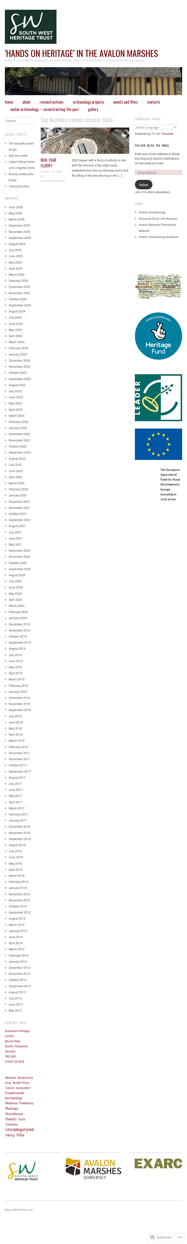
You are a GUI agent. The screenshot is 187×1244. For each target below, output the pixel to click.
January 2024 (18, 354)
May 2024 (15, 330)
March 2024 (17, 342)
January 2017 (18, 820)
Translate (167, 133)
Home (9, 102)
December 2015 (19, 894)
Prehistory (26, 1103)
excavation (23, 1088)
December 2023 (19, 360)
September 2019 (20, 642)
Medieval (11, 1103)
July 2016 (15, 851)
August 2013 (17, 992)
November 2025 (19, 231)
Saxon (11, 1119)
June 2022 (16, 471)
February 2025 (18, 280)
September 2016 (20, 839)
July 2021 (15, 532)
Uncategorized (19, 1129)
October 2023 (18, 372)
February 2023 (18, 422)
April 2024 (15, 336)
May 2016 (15, 863)
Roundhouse (14, 1113)
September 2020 (20, 569)
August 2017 (17, 777)
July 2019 (15, 655)
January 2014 (18, 961)
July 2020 (15, 581)
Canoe (9, 1088)
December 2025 (19, 225)
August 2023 (17, 385)
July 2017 (15, 783)
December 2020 (19, 550)
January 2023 (18, 428)
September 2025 (20, 238)
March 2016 (17, 875)
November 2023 (19, 366)
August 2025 (17, 244)
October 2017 (18, 765)
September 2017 (20, 771)
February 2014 (18, 955)
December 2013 (19, 967)
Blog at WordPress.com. (19, 1209)
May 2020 (15, 593)
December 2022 (19, 434)
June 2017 (16, 789)
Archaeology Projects (88, 102)
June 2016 (16, 857)
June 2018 (16, 722)
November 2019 (19, 630)
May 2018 (15, 728)
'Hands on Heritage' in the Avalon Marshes (81, 52)
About (26, 102)
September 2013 (20, 986)
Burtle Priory (21, 1082)
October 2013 (18, 980)
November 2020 (19, 556)
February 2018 (18, 747)
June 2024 (16, 323)
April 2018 (15, 734)
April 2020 (15, 599)
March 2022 (17, 483)
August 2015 (17, 918)
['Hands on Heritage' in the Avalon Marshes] (93, 83)
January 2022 (18, 495)
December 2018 (19, 697)
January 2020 (18, 618)
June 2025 (16, 256)
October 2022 (18, 446)
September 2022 (20, 452)
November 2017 (19, 759)
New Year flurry (48, 162)
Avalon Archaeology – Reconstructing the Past (44, 109)
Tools (21, 1119)
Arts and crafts (18, 155)
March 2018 (17, 740)
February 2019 (18, 685)
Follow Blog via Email (152, 145)
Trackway (11, 1124)
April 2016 (15, 869)
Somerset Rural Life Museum (158, 218)
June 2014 (16, 937)
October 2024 (18, 299)
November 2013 (19, 973)
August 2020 (17, 575)
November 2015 (19, 900)
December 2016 (19, 826)
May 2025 (15, 262)
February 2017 (18, 814)
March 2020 (17, 606)
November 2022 (19, 440)
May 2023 (15, 403)
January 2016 (18, 888)
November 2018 (19, 704)
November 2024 (19, 293)
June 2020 (16, 587)
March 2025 (17, 274)
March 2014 (17, 949)
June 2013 (16, 1004)
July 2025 (15, 250)
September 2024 (20, 305)
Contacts (153, 102)
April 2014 (15, 943)
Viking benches (19, 186)
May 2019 (15, 667)
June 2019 (16, 661)
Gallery (93, 109)
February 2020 (18, 612)
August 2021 (17, 526)
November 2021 (19, 507)
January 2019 (18, 691)
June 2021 (16, 538)
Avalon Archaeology (152, 212)
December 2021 (19, 501)
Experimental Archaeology (14, 1095)
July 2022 (15, 464)
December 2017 (19, 753)
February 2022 (18, 489)
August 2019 (17, 648)
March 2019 (17, 679)
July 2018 (15, 716)
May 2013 (15, 1010)
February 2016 (18, 881)
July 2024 (15, 317)
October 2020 (18, 563)
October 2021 (18, 514)
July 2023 (15, 391)
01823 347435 (14, 1061)
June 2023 (16, 397)
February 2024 (18, 348)
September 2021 (20, 520)
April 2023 (15, 409)
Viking (10, 1135)
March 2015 (17, 925)
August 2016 (17, 845)
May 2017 (15, 796)
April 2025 (15, 268)
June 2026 (16, 207)
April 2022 (15, 477)
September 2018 (20, 710)
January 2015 (18, 931)
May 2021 (15, 544)
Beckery (10, 1077)
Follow (143, 185)
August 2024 (17, 311)
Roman (118, 130)
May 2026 (15, 213)
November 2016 (19, 833)
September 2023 (20, 379)
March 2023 (17, 415)
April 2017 (15, 802)
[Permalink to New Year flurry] (85, 142)
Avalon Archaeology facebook (158, 237)
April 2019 (15, 673)
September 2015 (20, 912)
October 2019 (18, 636)
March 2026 (17, 219)
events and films (125, 102)
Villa (125, 130)
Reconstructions (52, 102)
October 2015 (18, 906)
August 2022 (17, 458)
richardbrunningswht (53, 181)
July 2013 (15, 998)
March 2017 (17, 808)
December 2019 (19, 624)
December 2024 (19, 286)
